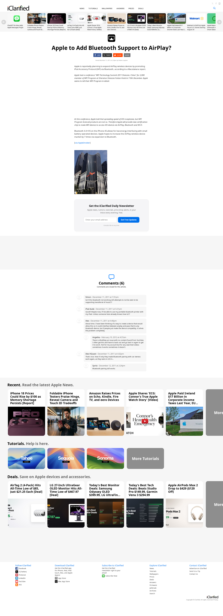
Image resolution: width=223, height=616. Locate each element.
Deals (152, 579)
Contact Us (193, 574)
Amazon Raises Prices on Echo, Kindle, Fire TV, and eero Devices (115, 27)
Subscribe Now (111, 576)
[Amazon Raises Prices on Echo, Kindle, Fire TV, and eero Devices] (116, 23)
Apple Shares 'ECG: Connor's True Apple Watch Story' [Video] (94, 27)
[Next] (219, 22)
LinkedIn (22, 578)
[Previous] (3, 22)
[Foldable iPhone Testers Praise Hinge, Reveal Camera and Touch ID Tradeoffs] (36, 23)
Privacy (215, 600)
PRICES (131, 8)
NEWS (82, 8)
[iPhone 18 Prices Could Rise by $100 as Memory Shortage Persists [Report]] (56, 23)
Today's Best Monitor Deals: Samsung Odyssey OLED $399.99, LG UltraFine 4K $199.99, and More (156, 29)
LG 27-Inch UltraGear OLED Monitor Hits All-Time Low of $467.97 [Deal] (136, 27)
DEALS (140, 8)
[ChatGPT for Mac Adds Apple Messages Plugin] (16, 23)
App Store (62, 578)
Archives (153, 591)
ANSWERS (120, 8)
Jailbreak (153, 588)
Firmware (153, 585)
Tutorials (153, 571)
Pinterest (22, 575)
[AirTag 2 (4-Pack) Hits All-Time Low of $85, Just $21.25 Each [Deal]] (76, 23)
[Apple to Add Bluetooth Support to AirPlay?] (90, 172)
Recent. (14, 384)
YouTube (22, 581)
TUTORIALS (93, 8)
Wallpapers (154, 574)
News (152, 568)
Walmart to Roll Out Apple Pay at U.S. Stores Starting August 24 (196, 27)
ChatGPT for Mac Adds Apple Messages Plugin (15, 26)
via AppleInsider (82, 142)
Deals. (13, 476)
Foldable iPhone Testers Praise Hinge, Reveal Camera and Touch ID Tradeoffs (35, 28)
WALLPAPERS (107, 8)
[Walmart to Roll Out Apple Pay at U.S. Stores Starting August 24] (196, 23)
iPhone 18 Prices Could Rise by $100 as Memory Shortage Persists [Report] (56, 27)
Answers (153, 582)
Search (152, 593)
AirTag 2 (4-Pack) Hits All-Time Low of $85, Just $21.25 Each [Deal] (75, 27)
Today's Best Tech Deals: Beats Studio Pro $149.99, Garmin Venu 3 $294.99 (143, 490)
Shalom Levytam (123, 60)
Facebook (22, 568)
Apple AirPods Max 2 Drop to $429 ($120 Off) (183, 488)
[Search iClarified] (214, 8)
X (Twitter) (23, 572)
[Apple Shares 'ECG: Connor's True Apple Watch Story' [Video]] (96, 23)
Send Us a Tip (194, 571)
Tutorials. (16, 443)
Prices (152, 577)
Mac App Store (64, 581)
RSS (20, 585)
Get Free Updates (129, 219)
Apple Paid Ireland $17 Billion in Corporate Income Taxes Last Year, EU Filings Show (176, 28)
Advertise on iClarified (198, 568)
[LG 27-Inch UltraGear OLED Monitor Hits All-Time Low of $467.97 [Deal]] (136, 23)
